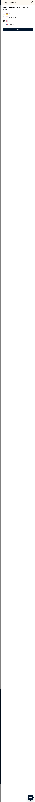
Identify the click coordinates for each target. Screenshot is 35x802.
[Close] (32, 2)
